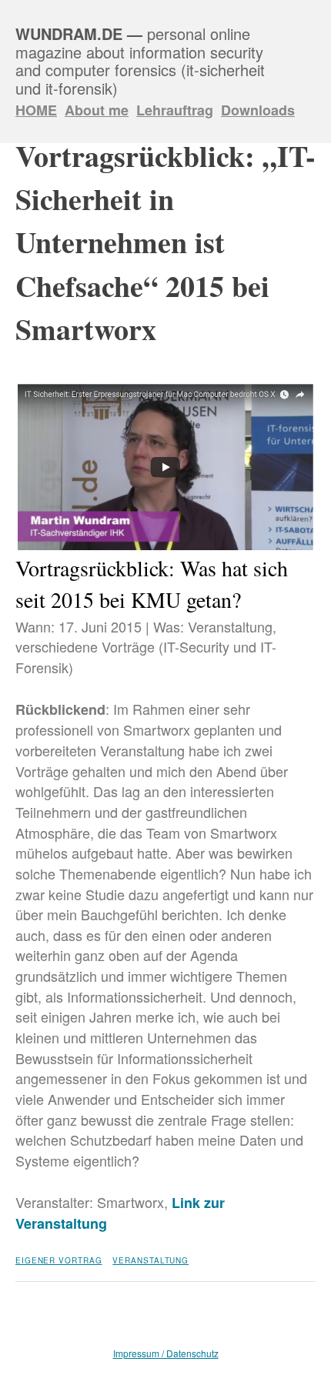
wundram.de (68, 33)
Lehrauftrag (174, 110)
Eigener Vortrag (58, 1260)
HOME (36, 110)
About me (97, 110)
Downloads (258, 110)
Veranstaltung (150, 1260)
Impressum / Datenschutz (166, 1353)
